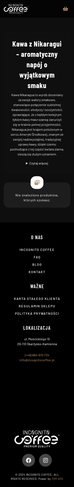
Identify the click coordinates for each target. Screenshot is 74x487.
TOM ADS (57, 478)
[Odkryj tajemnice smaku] (16, 9)
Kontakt (37, 272)
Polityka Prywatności (37, 313)
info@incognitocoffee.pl (37, 360)
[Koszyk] (65, 8)
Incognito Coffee (37, 250)
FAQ (37, 257)
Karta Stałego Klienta (37, 299)
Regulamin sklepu (37, 306)
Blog (37, 264)
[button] (28, 460)
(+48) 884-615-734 (37, 355)
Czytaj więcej (38, 163)
